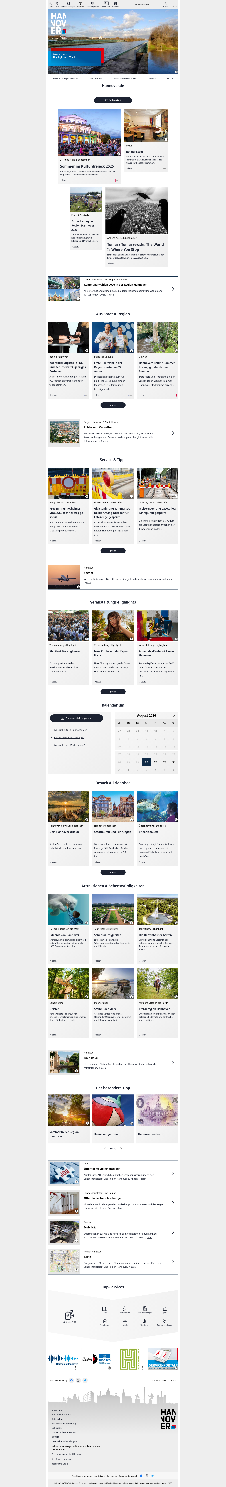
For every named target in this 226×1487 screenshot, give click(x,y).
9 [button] (173, 738)
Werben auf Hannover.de (64, 1432)
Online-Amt (105, 6)
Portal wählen (143, 4)
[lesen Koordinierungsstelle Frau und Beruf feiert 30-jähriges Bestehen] (68, 360)
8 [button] (164, 738)
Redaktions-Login (60, 1464)
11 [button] (128, 746)
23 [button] (173, 754)
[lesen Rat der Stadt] (146, 140)
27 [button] (119, 731)
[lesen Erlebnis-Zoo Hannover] (68, 929)
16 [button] (173, 746)
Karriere (115, 6)
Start (51, 6)
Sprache (80, 6)
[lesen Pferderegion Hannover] (157, 1003)
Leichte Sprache (92, 6)
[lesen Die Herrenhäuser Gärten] (157, 929)
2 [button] (173, 731)
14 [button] (155, 746)
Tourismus (151, 78)
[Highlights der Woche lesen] (113, 42)
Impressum (57, 1410)
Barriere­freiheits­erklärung (64, 1423)
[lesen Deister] (68, 1003)
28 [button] (128, 731)
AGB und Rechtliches (61, 1414)
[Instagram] (78, 1380)
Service (170, 78)
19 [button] (137, 754)
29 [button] (137, 731)
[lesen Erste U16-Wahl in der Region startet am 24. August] (113, 360)
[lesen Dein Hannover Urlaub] (68, 828)
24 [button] (119, 762)
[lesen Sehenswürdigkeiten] (113, 929)
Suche (165, 6)
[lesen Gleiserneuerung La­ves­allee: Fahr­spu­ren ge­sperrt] (157, 506)
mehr (113, 405)
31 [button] (155, 731)
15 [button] (164, 746)
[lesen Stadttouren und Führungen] (113, 828)
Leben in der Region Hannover (66, 78)
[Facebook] (71, 1380)
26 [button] (137, 762)
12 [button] (137, 746)
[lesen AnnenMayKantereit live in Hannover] (157, 648)
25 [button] (128, 762)
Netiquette (57, 1428)
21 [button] (155, 754)
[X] (85, 1380)
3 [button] (119, 738)
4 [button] (128, 738)
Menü (174, 6)
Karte (57, 6)
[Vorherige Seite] (104, 1148)
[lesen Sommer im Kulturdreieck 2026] (89, 146)
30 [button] (146, 731)
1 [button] (164, 731)
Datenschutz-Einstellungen (64, 1441)
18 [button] (128, 754)
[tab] (111, 1148)
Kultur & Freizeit (96, 78)
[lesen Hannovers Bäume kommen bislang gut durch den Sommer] (157, 360)
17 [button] (119, 754)
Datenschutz (57, 1419)
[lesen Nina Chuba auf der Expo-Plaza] (113, 648)
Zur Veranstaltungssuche (79, 718)
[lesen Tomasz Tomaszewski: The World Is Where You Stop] (137, 227)
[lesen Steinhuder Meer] (113, 1003)
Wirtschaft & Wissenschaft (125, 78)
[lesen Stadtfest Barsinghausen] (68, 648)
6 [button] (146, 738)
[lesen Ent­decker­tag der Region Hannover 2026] (86, 219)
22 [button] (164, 754)
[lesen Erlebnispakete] (157, 828)
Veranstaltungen (68, 6)
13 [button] (146, 746)
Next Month (174, 715)
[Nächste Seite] (121, 1148)
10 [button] (119, 746)
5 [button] (137, 738)
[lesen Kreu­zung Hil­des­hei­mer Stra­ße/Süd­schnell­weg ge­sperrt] (68, 506)
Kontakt (55, 1437)
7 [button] (155, 738)
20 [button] (146, 754)
